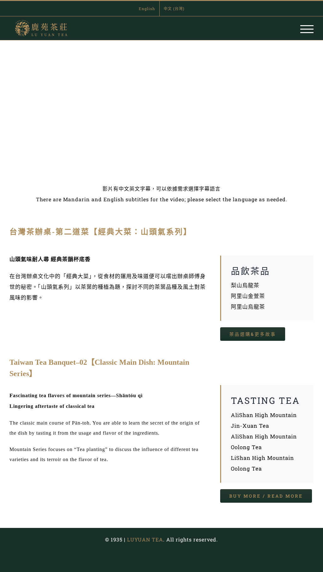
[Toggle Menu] (307, 29)
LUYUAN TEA (145, 539)
